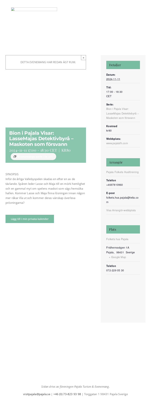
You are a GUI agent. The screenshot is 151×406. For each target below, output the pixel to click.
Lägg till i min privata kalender (30, 219)
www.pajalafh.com (117, 143)
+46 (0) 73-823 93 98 (67, 394)
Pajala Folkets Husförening (122, 172)
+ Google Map (117, 257)
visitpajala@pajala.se (36, 394)
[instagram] (72, 400)
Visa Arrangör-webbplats (121, 210)
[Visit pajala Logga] (34, 8)
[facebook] (67, 400)
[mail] (78, 400)
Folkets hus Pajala (117, 239)
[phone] (84, 400)
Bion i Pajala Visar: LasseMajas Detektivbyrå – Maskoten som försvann (122, 113)
